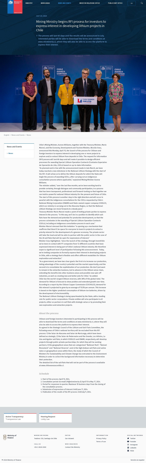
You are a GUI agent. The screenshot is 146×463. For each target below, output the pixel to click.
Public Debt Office (115, 3)
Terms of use (101, 442)
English (6, 135)
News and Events (64, 3)
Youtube (133, 442)
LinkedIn (133, 448)
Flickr (132, 451)
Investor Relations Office (89, 3)
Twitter (133, 438)
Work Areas (45, 3)
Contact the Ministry (72, 447)
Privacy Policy (101, 438)
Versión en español (137, 460)
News (29, 135)
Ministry (29, 3)
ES (132, 3)
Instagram (134, 445)
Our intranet (69, 438)
